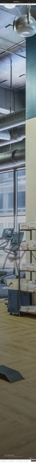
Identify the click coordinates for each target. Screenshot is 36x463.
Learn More (6, 458)
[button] (33, 460)
